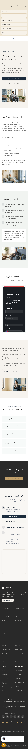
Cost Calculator (6, 649)
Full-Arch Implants (6, 616)
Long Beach (18, 678)
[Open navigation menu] (14, 38)
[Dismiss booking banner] (25, 2)
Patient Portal (5, 662)
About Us (17, 645)
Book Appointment (7, 600)
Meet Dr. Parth (18, 649)
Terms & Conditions (6, 735)
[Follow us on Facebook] (11, 716)
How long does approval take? (10, 426)
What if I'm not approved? (10, 451)
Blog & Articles (18, 612)
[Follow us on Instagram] (3, 716)
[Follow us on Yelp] (18, 716)
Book (21, 1)
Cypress (17, 686)
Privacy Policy (15, 735)
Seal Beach (18, 674)
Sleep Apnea (5, 625)
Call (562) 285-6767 (11, 516)
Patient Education (19, 608)
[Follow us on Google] (22, 716)
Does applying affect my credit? (11, 419)
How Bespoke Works (20, 653)
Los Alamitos (18, 670)
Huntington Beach (19, 682)
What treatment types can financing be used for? (13, 434)
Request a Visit (5, 1)
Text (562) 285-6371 (11, 521)
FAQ (16, 616)
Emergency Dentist (6, 633)
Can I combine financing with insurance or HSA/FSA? (13, 443)
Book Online (5, 657)
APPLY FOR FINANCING (13, 78)
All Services (4, 637)
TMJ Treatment (5, 621)
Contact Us (4, 670)
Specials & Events (6, 678)
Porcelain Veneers (6, 608)
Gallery (17, 662)
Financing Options (19, 621)
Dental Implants (6, 612)
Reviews (17, 657)
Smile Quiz (4, 645)
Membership (5, 653)
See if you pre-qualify (14, 83)
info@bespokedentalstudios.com (15, 527)
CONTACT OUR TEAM (12, 371)
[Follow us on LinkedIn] (14, 716)
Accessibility (21, 735)
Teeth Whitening (6, 629)
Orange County (19, 690)
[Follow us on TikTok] (7, 716)
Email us (4, 692)
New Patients (5, 674)
